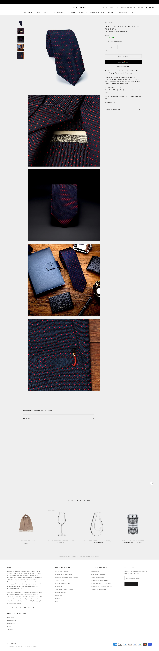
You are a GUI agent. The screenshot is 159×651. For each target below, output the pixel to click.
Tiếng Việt (10, 629)
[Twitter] (12, 607)
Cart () (151, 7)
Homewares (122, 12)
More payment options (123, 66)
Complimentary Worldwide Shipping (101, 586)
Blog (56, 601)
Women (47, 12)
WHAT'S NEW (28, 12)
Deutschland (11, 623)
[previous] (6, 525)
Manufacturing (95, 571)
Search (140, 7)
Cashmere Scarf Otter (26, 541)
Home (61, 556)
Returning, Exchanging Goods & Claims (66, 577)
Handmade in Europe (128, 7)
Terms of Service (60, 580)
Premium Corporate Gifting (98, 589)
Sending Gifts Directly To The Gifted (101, 583)
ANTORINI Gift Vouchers (98, 574)
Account (105, 7)
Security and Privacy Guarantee (64, 589)
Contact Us (114, 7)
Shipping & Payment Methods (64, 574)
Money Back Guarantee (61, 571)
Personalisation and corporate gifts (39, 410)
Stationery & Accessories (64, 12)
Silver (110, 12)
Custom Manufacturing (97, 577)
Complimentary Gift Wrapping (99, 580)
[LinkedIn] (29, 607)
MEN (38, 12)
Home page (58, 595)
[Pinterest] (20, 607)
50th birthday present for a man (73, 556)
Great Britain (11, 617)
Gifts (133, 12)
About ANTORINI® (60, 592)
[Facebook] (8, 607)
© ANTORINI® (11, 643)
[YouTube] (25, 607)
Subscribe (131, 584)
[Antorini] (79, 7)
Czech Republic (11, 620)
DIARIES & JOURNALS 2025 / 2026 (91, 12)
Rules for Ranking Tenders (62, 583)
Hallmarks (58, 598)
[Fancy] (33, 607)
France (9, 626)
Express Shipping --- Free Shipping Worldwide (79, 1)
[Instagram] (16, 607)
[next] (153, 525)
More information (113, 109)
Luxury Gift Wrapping (32, 402)
